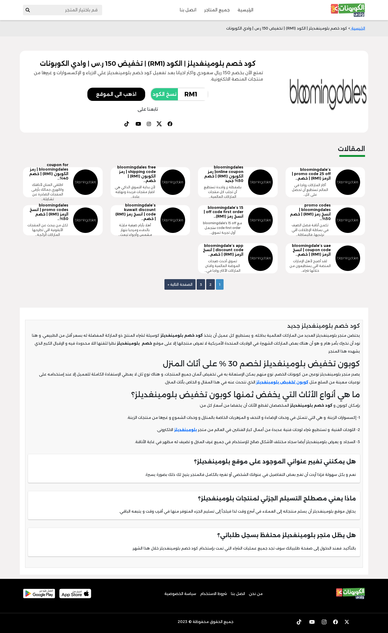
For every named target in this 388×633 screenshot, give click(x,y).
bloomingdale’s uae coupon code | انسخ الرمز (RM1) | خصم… (311, 250)
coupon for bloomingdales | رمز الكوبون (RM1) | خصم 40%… (48, 171)
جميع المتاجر (217, 9)
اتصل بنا (188, 9)
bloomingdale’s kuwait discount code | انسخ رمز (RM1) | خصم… (135, 212)
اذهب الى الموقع (116, 94)
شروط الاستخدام (213, 593)
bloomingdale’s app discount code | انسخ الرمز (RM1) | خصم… (223, 250)
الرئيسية (245, 9)
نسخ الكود (164, 94)
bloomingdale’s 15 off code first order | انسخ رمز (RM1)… (223, 212)
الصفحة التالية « (180, 284)
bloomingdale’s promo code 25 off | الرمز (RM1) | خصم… (311, 174)
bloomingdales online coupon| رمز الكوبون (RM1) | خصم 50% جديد (223, 174)
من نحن (256, 593)
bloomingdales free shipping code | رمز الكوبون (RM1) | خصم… (136, 174)
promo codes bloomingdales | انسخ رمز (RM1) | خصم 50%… (310, 212)
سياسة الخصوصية (180, 593)
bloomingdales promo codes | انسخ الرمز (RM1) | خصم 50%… (49, 212)
